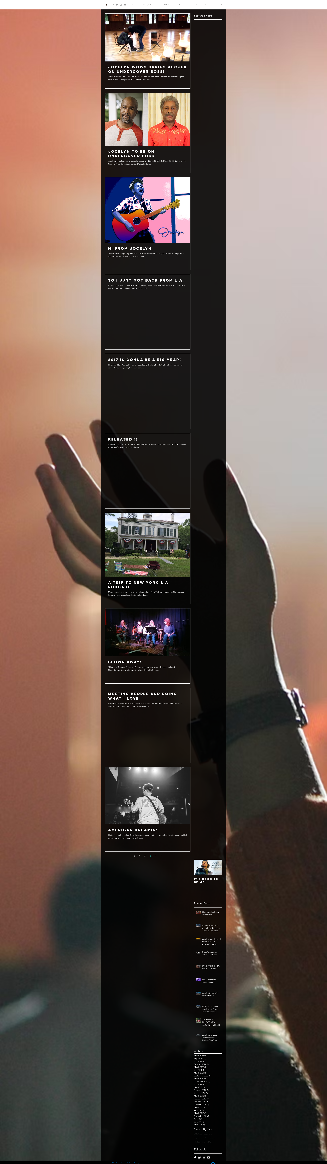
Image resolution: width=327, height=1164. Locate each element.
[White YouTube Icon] (208, 1157)
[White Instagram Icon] (204, 1157)
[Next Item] (218, 867)
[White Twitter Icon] (199, 1157)
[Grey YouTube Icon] (125, 4)
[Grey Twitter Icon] (117, 4)
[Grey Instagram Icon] (121, 4)
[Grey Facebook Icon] (113, 4)
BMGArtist (198, 1134)
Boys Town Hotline (201, 1138)
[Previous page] (134, 856)
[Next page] (161, 856)
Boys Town (208, 1134)
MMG (209, 1142)
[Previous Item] (198, 867)
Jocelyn (213, 1138)
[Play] (106, 4)
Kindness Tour (199, 1142)
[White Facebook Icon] (195, 1157)
